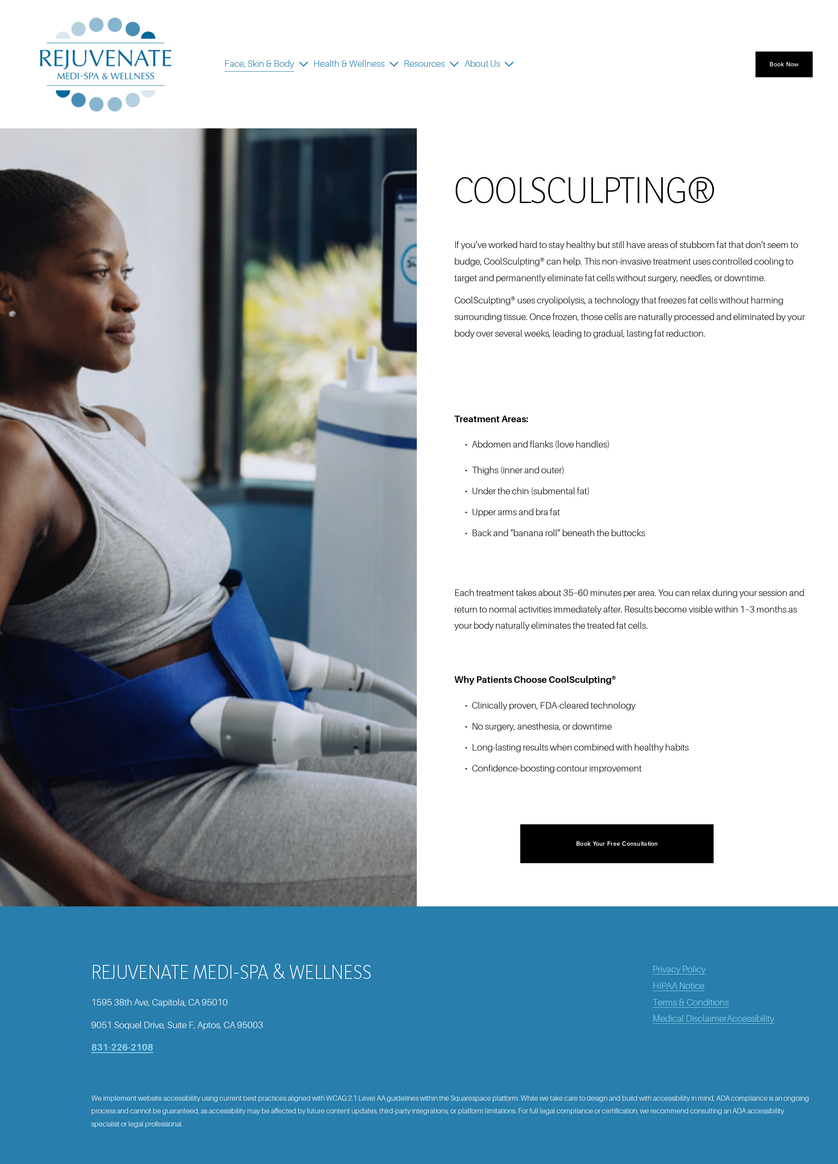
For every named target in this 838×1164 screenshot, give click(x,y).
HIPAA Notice (678, 986)
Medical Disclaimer (690, 1018)
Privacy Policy (679, 969)
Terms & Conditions (691, 1002)
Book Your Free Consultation (617, 843)
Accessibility (750, 1018)
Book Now (783, 64)
